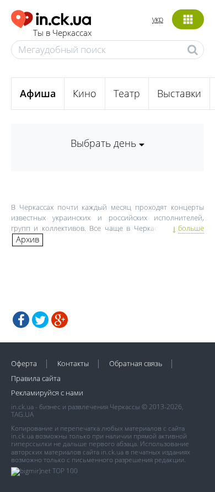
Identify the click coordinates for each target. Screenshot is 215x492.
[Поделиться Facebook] (21, 319)
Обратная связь (135, 363)
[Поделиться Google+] (59, 319)
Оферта (24, 363)
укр (157, 19)
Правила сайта (36, 378)
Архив (27, 239)
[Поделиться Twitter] (40, 319)
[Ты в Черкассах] (51, 17)
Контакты (73, 363)
